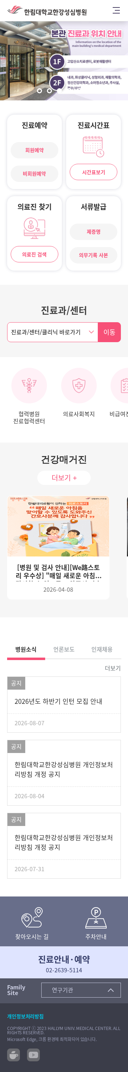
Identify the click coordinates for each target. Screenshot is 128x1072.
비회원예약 (34, 173)
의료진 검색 (34, 254)
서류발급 (93, 206)
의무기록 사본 (93, 255)
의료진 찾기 (34, 206)
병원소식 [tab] (26, 649)
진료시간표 (94, 125)
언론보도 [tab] (64, 649)
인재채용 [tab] (102, 649)
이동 (109, 332)
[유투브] (33, 1054)
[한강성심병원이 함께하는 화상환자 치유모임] (13, 1054)
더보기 (113, 668)
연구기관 (62, 990)
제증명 (94, 231)
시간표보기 (93, 172)
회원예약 (34, 150)
